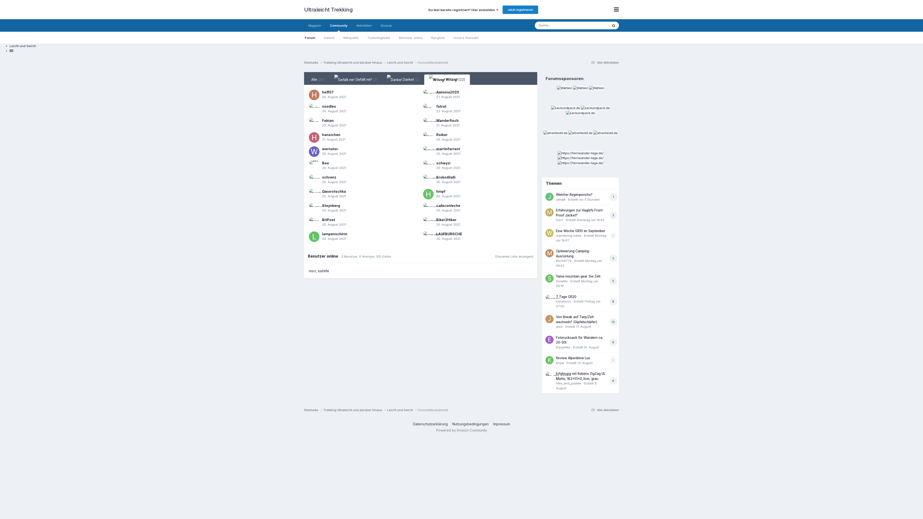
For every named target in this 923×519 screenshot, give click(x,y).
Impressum (501, 424)
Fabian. (328, 120)
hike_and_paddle (568, 383)
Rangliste (438, 38)
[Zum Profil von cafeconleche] (428, 208)
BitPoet (328, 220)
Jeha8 (560, 199)
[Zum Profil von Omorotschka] (314, 194)
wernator (330, 149)
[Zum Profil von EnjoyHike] (549, 340)
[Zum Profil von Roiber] (428, 137)
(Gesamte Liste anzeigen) (514, 256)
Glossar (386, 25)
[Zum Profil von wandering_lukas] (549, 233)
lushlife (323, 271)
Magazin (314, 25)
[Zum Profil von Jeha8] (549, 197)
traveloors (563, 301)
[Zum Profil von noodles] (314, 109)
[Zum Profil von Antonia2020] (428, 95)
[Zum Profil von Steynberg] (314, 208)
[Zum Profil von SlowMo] (549, 278)
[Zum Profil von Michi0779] (549, 253)
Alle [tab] (318, 79)
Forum (310, 38)
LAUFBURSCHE (449, 234)
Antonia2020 (447, 92)
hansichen (331, 135)
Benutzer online (411, 38)
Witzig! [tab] (455, 79)
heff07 (328, 92)
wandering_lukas (568, 235)
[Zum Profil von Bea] (314, 166)
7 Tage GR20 (566, 297)
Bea (325, 163)
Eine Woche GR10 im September (580, 231)
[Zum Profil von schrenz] (314, 180)
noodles (329, 106)
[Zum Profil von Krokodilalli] (428, 180)
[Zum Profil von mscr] (549, 212)
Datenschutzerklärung (430, 424)
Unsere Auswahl (466, 38)
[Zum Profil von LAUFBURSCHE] (428, 236)
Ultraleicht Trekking (328, 9)
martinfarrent (448, 149)
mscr (312, 271)
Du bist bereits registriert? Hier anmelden (462, 10)
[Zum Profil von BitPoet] (314, 222)
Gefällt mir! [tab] (366, 79)
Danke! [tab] (410, 79)
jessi (559, 326)
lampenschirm (334, 234)
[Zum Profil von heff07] (314, 95)
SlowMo (562, 281)
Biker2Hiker (446, 220)
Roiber (442, 135)
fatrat (441, 106)
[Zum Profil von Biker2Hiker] (428, 222)
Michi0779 (564, 261)
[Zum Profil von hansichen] (314, 137)
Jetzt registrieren (520, 10)
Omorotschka (334, 191)
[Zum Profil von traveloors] (549, 299)
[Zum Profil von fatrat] (428, 109)
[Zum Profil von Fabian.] (314, 123)
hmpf (440, 191)
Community (339, 25)
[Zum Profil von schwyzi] (428, 166)
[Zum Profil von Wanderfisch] (428, 123)
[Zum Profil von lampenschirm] (314, 236)
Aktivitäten (364, 25)
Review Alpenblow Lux (573, 358)
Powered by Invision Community (461, 430)
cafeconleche (448, 206)
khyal (560, 363)
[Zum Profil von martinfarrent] (428, 151)
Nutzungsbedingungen (470, 424)
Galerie (329, 38)
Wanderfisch (447, 120)
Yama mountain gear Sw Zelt (578, 276)
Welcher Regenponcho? (574, 195)
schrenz (329, 177)
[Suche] (613, 25)
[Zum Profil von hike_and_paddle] (549, 376)
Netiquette (351, 38)
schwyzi (443, 163)
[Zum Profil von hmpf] (428, 194)
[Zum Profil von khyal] (549, 360)
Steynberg (331, 206)
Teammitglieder (378, 38)
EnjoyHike (563, 347)
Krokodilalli (445, 177)
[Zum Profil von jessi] (549, 319)
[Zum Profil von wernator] (314, 151)
